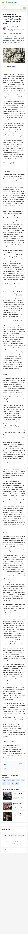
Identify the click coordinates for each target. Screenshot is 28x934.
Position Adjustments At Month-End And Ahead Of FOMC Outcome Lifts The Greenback (14, 756)
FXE (4, 780)
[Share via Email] (20, 33)
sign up (10, 835)
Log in (5, 835)
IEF (8, 783)
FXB (13, 780)
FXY (22, 780)
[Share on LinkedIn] (14, 33)
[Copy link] (23, 33)
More (5, 768)
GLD (4, 783)
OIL (13, 783)
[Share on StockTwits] (11, 33)
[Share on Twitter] (8, 33)
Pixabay (13, 66)
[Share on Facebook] (17, 33)
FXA (9, 780)
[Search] (24, 8)
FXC (18, 780)
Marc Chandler (12, 26)
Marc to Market (11, 28)
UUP (17, 783)
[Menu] (2, 2)
